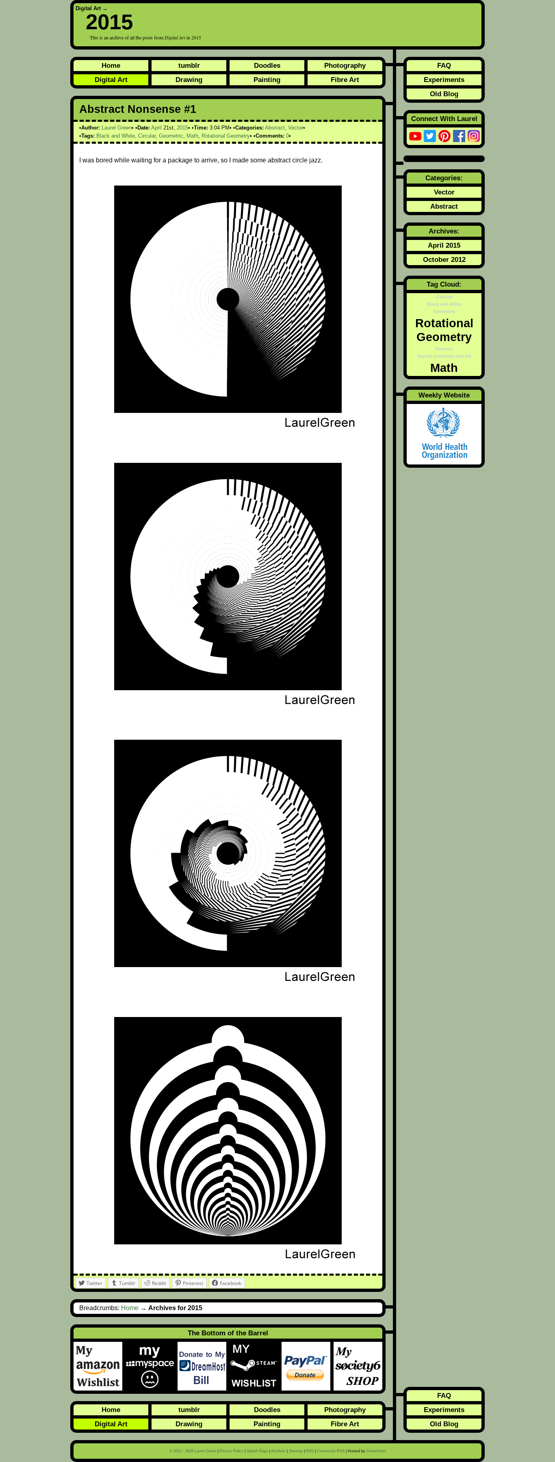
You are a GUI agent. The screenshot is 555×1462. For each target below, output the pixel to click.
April (156, 128)
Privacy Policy (231, 1451)
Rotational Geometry (226, 136)
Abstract (275, 128)
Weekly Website (444, 395)
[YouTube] (415, 136)
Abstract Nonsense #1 (137, 109)
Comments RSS (331, 1451)
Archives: (444, 231)
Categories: (444, 178)
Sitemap (296, 1451)
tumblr (189, 65)
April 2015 (444, 245)
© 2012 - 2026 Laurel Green (192, 1451)
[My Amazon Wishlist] (100, 1366)
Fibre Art (345, 80)
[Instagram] (474, 136)
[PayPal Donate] (308, 1366)
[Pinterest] (444, 136)
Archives (278, 1451)
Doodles (267, 65)
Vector (295, 128)
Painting (267, 80)
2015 (182, 128)
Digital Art (88, 8)
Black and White (115, 136)
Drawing (189, 80)
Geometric (171, 136)
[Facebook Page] (459, 136)
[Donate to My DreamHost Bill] (204, 1366)
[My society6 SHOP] (358, 1366)
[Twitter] (430, 136)
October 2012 (444, 259)
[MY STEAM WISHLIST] (256, 1366)
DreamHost (376, 1451)
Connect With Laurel (444, 118)
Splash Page (257, 1451)
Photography (345, 65)
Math (192, 136)
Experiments (444, 80)
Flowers (444, 348)
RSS (310, 1451)
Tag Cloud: (444, 284)
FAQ (444, 65)
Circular (147, 136)
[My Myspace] (152, 1366)
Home (111, 65)
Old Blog (444, 94)
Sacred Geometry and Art (444, 356)
